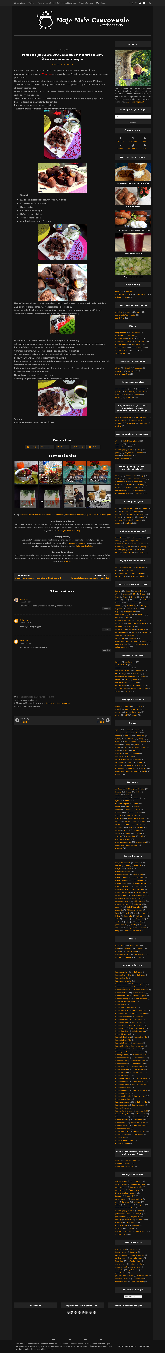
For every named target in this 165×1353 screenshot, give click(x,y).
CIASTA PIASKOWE (138, 877)
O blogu (31, 3)
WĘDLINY (118, 426)
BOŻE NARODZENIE (121, 1181)
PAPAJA (137, 759)
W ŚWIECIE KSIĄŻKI (121, 297)
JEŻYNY (137, 745)
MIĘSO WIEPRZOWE (121, 954)
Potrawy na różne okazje (66, 3)
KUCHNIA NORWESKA (139, 1084)
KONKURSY (81, 514)
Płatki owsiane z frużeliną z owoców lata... (50, 480)
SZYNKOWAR (143, 423)
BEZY (127, 866)
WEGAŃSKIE (136, 344)
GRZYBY (117, 807)
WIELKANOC (119, 1228)
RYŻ (116, 552)
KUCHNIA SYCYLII (140, 1114)
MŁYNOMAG (142, 547)
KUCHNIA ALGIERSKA (121, 978)
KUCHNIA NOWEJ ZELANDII (123, 1087)
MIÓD (117, 395)
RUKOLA (131, 629)
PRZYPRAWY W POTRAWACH (134, 453)
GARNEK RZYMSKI (120, 420)
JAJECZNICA (141, 389)
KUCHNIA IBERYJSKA (140, 1037)
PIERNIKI (138, 922)
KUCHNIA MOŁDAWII (121, 1081)
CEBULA (117, 795)
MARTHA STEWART (121, 1267)
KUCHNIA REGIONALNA (122, 1102)
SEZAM (144, 632)
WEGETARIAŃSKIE (121, 347)
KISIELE (117, 916)
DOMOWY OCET (120, 1190)
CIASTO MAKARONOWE (122, 892)
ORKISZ (139, 550)
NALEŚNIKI (129, 485)
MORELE (136, 753)
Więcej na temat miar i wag (69, 530)
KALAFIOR (118, 810)
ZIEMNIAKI (118, 848)
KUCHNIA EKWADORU (122, 1022)
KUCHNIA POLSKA (139, 479)
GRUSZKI (143, 742)
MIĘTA (117, 612)
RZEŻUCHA (141, 629)
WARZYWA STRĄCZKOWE (123, 842)
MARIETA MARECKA (136, 1264)
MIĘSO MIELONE (131, 951)
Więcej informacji (127, 1346)
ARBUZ (137, 730)
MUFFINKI (118, 922)
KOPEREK (118, 444)
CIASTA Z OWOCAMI (121, 883)
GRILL (116, 511)
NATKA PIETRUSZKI (121, 447)
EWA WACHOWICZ (121, 1255)
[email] (143, 3)
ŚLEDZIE (117, 523)
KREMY (129, 312)
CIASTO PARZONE (120, 895)
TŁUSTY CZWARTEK (121, 1225)
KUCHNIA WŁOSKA (121, 482)
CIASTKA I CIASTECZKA (122, 886)
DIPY (116, 441)
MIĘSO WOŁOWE (139, 954)
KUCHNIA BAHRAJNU (139, 993)
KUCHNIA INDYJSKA (121, 1043)
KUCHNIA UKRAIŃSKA (138, 1126)
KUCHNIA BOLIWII (120, 1004)
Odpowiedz (106, 608)
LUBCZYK (144, 606)
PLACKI (136, 487)
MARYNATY (118, 371)
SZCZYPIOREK (119, 638)
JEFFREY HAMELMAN (134, 1261)
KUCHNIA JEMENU (138, 1052)
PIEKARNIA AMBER (130, 1160)
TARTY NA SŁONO (138, 491)
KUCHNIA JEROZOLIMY (122, 1055)
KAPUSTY (118, 812)
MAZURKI (134, 919)
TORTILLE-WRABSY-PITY (122, 493)
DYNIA (117, 742)
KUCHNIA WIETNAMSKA (122, 1129)
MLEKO (126, 395)
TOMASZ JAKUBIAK (121, 1282)
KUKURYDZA (119, 818)
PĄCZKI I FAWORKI (120, 925)
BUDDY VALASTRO (120, 1252)
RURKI (141, 925)
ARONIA (117, 733)
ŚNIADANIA (129, 398)
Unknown (24, 620)
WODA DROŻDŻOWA (121, 688)
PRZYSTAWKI (135, 1217)
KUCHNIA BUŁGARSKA (139, 1010)
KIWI (144, 747)
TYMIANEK (132, 638)
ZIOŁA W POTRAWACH (122, 459)
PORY (130, 827)
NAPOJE (88, 514)
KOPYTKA (128, 479)
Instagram (82, 543)
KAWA (127, 709)
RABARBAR (140, 765)
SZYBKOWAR (131, 423)
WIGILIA (130, 1228)
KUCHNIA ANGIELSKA (138, 984)
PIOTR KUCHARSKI (142, 1276)
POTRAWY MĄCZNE (121, 491)
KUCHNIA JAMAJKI (136, 1049)
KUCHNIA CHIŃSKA (121, 544)
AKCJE (117, 1160)
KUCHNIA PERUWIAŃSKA (123, 1093)
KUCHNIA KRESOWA (137, 1064)
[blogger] (139, 3)
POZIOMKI (130, 765)
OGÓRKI (117, 821)
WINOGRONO (132, 768)
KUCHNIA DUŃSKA (121, 1019)
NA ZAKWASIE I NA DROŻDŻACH (125, 677)
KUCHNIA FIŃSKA (120, 1025)
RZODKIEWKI (137, 830)
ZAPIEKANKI (128, 456)
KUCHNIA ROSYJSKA (141, 1102)
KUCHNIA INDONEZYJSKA (123, 1040)
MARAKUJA (118, 753)
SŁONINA (138, 957)
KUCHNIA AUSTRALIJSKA (122, 990)
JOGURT (117, 392)
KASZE (117, 541)
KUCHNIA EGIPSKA (136, 1019)
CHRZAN (128, 591)
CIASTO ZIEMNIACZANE (122, 901)
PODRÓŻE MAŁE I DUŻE (122, 294)
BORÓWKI (128, 736)
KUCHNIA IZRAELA (120, 1049)
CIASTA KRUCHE (138, 875)
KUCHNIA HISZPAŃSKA (122, 1034)
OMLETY (117, 398)
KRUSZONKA (128, 916)
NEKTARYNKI (119, 756)
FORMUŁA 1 (118, 1196)
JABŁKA (117, 745)
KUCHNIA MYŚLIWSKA (138, 1081)
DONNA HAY (134, 1252)
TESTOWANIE (96, 514)
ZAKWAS (118, 691)
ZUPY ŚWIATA (119, 318)
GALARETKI (118, 910)
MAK (116, 919)
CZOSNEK (138, 591)
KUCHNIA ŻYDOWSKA (122, 1143)
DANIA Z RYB (140, 567)
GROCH (135, 804)
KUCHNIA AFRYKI (137, 972)
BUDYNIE (118, 869)
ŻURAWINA (118, 774)
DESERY (68, 514)
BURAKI (128, 792)
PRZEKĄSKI (138, 620)
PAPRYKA (127, 824)
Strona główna (19, 3)
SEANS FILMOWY (141, 294)
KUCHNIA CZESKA (138, 1016)
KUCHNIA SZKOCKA (121, 1117)
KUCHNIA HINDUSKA (138, 1031)
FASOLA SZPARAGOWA (122, 804)
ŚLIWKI (144, 771)
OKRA (127, 821)
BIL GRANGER (133, 1249)
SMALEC (129, 520)
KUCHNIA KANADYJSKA (122, 1058)
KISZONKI (127, 368)
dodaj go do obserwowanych (58, 703)
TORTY (117, 931)
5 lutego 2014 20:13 (25, 643)
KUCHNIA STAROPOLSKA (122, 1114)
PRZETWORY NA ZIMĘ (122, 374)
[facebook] (128, 3)
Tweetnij (64, 447)
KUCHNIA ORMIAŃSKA (140, 1090)
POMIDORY (118, 827)
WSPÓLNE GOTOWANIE (122, 1163)
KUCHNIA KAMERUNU (140, 1055)
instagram (133, 141)
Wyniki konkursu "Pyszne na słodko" (74, 504)
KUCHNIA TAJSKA (138, 1120)
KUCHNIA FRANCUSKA (136, 1025)
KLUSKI (117, 479)
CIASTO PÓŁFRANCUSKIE (138, 895)
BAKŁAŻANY (130, 789)
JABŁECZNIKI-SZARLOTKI (134, 910)
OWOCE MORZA (120, 576)
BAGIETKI (118, 662)
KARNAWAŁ (125, 1202)
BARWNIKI (118, 866)
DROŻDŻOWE (139, 671)
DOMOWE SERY (120, 389)
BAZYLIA (117, 591)
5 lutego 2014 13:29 (25, 602)
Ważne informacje (86, 3)
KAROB (126, 747)
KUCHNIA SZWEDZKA (122, 1120)
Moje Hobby (101, 3)
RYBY (132, 576)
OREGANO (141, 615)
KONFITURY (138, 368)
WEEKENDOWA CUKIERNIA (132, 931)
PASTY (117, 453)
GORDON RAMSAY (120, 1258)
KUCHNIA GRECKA (137, 573)
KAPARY (117, 600)
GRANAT (133, 742)
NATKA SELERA (119, 615)
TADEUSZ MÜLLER (138, 1279)
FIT (139, 338)
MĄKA (117, 485)
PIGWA (129, 762)
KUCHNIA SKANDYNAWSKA (123, 1111)
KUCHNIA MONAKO (142, 1078)
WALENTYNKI (106, 514)
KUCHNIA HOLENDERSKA (123, 1037)
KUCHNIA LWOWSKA (138, 1069)
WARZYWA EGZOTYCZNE (123, 839)
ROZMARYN (130, 626)
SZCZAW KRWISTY (130, 635)
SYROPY (134, 715)
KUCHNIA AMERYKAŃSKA (123, 981)
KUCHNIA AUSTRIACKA (141, 990)
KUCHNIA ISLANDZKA (137, 1046)
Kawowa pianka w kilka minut (99, 505)
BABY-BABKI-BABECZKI (123, 863)
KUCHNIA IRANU (138, 1043)
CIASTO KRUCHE (138, 889)
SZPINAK (118, 836)
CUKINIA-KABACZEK (121, 798)
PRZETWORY (131, 371)
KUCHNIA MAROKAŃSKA (122, 1075)
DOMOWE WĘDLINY (142, 417)
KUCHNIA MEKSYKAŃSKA (123, 1078)
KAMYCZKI (118, 291)
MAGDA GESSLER (120, 1264)
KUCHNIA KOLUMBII (121, 1061)
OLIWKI (134, 821)
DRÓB (117, 948)
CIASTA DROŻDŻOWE (121, 875)
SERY (140, 1220)
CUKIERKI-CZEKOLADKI (46, 514)
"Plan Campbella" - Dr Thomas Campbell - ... (50, 504)
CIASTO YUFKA (136, 898)
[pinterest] (135, 3)
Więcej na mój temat (135, 102)
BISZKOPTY (137, 866)
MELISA (129, 609)
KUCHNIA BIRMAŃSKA (140, 999)
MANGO (135, 750)
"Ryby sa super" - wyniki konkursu (74, 481)
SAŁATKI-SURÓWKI (121, 344)
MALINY (125, 750)
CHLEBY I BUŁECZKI (121, 665)
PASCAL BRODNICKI (121, 1273)
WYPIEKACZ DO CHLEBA (139, 688)
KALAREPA (128, 810)
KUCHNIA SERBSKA (138, 1105)
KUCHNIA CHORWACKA (139, 1013)
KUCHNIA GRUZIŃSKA (137, 1028)
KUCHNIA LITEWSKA (121, 1069)
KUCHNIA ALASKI (140, 975)
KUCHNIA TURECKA (121, 1126)
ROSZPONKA (119, 626)
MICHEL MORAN (135, 1267)
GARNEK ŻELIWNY (136, 420)
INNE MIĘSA (139, 948)
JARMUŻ (133, 597)
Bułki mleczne (133, 206)
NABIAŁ (137, 395)
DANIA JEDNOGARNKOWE (123, 417)
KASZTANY (135, 747)
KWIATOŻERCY (131, 606)
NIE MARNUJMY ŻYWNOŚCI (123, 450)
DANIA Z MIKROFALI (121, 1184)
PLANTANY (139, 762)
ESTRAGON (126, 594)
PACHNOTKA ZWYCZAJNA (123, 620)
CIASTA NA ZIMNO (121, 877)
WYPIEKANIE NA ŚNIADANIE (124, 1166)
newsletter (132, 149)
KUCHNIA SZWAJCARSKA (138, 1117)
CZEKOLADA (60, 514)
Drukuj (33, 447)
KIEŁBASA (118, 514)
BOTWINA (141, 789)
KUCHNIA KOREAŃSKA (138, 1061)
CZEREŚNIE (130, 739)
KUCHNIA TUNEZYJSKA (138, 1123)
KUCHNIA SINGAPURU (122, 1108)
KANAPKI (137, 511)
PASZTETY (118, 520)
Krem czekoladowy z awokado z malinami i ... (26, 479)
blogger (145, 141)
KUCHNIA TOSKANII (121, 1123)
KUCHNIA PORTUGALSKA (122, 1099)
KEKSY (144, 913)
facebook (120, 141)
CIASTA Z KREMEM (138, 880)
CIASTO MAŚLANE (139, 892)
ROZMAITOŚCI (129, 1220)
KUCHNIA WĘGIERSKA (122, 1131)
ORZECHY (130, 756)
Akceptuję (144, 1346)
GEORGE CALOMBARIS (137, 1255)
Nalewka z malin (133, 253)
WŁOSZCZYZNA (141, 842)
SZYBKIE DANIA (128, 552)
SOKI (126, 715)
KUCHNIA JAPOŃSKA (121, 1052)
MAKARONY (118, 547)
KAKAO (73, 514)
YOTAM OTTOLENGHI (137, 1282)
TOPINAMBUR (130, 836)
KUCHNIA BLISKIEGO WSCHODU (125, 1001)
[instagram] (131, 3)
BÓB (137, 792)
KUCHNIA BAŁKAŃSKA (122, 996)
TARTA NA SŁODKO (140, 928)
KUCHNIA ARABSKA (121, 972)
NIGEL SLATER (119, 1270)
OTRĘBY (126, 617)
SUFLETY (128, 928)
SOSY (117, 456)
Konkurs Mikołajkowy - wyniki (26, 504)
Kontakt (67, 561)
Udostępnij (48, 447)
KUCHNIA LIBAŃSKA (138, 1066)
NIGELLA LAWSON (133, 1270)
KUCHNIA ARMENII (140, 987)
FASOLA (127, 801)
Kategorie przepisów (46, 3)
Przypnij (79, 447)
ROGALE (135, 682)
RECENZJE (118, 1220)
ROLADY (133, 925)
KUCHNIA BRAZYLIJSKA (122, 1010)
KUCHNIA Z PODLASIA (122, 1134)
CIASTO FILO (138, 886)
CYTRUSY (118, 739)
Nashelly (24, 599)
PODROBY (118, 957)
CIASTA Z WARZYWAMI (140, 883)
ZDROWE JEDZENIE (121, 350)
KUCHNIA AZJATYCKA (131, 541)
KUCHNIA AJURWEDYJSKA (123, 341)
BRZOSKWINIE (140, 736)
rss (144, 149)
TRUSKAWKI (119, 768)
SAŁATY (134, 632)
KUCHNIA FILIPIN (137, 1022)
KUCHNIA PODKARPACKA (123, 1096)
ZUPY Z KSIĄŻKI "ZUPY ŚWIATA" (125, 315)
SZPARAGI (138, 833)
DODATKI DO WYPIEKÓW (131, 441)
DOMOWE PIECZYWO (130, 508)
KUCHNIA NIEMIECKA (122, 1084)
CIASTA (129, 869)
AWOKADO (126, 733)
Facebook (72, 543)
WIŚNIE (143, 768)
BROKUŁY (118, 792)
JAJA (131, 389)
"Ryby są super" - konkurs (99, 481)
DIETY (131, 338)
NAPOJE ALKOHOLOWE (133, 712)
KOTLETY (118, 517)
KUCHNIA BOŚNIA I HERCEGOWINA (126, 1007)
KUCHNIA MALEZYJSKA (137, 1072)
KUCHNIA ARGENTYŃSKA (123, 987)
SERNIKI (117, 928)
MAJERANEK (119, 609)
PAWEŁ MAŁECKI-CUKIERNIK (124, 1276)
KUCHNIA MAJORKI (121, 1072)
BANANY (118, 736)
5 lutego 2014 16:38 (25, 622)
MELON (127, 753)
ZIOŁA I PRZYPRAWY (121, 644)
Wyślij (95, 447)
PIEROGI (117, 487)
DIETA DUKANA (135, 333)
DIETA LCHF (130, 336)
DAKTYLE (141, 739)
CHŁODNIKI (118, 312)
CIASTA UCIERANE (121, 880)
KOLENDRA (118, 603)
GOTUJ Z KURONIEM (136, 1258)
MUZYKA (129, 291)
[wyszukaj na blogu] (150, 3)
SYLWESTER (119, 1222)
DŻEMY (117, 368)
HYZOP (117, 597)
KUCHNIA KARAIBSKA (139, 1058)
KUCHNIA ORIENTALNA (122, 1090)
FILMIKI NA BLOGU (134, 1190)
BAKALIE (117, 476)
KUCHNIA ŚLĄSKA (120, 1137)
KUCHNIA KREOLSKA (121, 1064)
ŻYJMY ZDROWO (120, 353)
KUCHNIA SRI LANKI (142, 1111)
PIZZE (128, 487)
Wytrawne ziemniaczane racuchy (133, 230)
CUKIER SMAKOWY (140, 901)
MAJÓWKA (141, 1205)
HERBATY (143, 594)
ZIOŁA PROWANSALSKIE (139, 644)
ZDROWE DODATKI (138, 347)
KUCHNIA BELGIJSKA (139, 996)
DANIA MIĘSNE (120, 945)
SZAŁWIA (118, 635)
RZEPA (126, 830)
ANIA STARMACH (120, 1249)
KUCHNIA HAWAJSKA (121, 1031)
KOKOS (145, 600)
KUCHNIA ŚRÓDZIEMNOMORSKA (125, 1140)
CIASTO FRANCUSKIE (121, 889)
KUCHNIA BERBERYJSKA (122, 999)
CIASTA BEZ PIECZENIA (122, 871)
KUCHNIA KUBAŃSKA (122, 1066)
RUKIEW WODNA (120, 629)
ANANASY (128, 730)
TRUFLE (141, 836)
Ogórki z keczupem (133, 276)
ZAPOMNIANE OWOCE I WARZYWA (126, 641)
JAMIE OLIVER (119, 1261)
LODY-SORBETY (130, 392)
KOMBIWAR (118, 423)
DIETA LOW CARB (120, 338)
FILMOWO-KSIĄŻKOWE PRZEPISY (125, 1193)
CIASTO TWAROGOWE (122, 898)
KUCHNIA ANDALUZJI (121, 984)
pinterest (120, 149)
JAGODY (127, 745)
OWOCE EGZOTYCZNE (122, 759)
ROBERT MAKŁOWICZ (121, 1279)
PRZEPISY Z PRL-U (140, 341)
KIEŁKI (126, 600)
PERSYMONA (119, 762)
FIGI (126, 742)
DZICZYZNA (127, 948)
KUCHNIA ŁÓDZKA (137, 482)
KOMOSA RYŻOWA (133, 603)
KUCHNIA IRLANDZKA (121, 1046)
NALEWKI (136, 709)
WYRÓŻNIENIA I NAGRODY (123, 1231)
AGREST (117, 730)
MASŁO (141, 392)
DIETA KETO (119, 336)
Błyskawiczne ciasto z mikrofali (133, 183)
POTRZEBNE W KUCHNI (122, 1214)
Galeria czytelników (84, 546)
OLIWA (139, 450)
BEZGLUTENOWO (120, 333)
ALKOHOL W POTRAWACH (62, 64)
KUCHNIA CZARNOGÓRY (122, 1016)
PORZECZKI (118, 765)
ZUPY (138, 312)
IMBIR (125, 597)
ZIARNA (141, 552)
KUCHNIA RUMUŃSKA (122, 1105)
